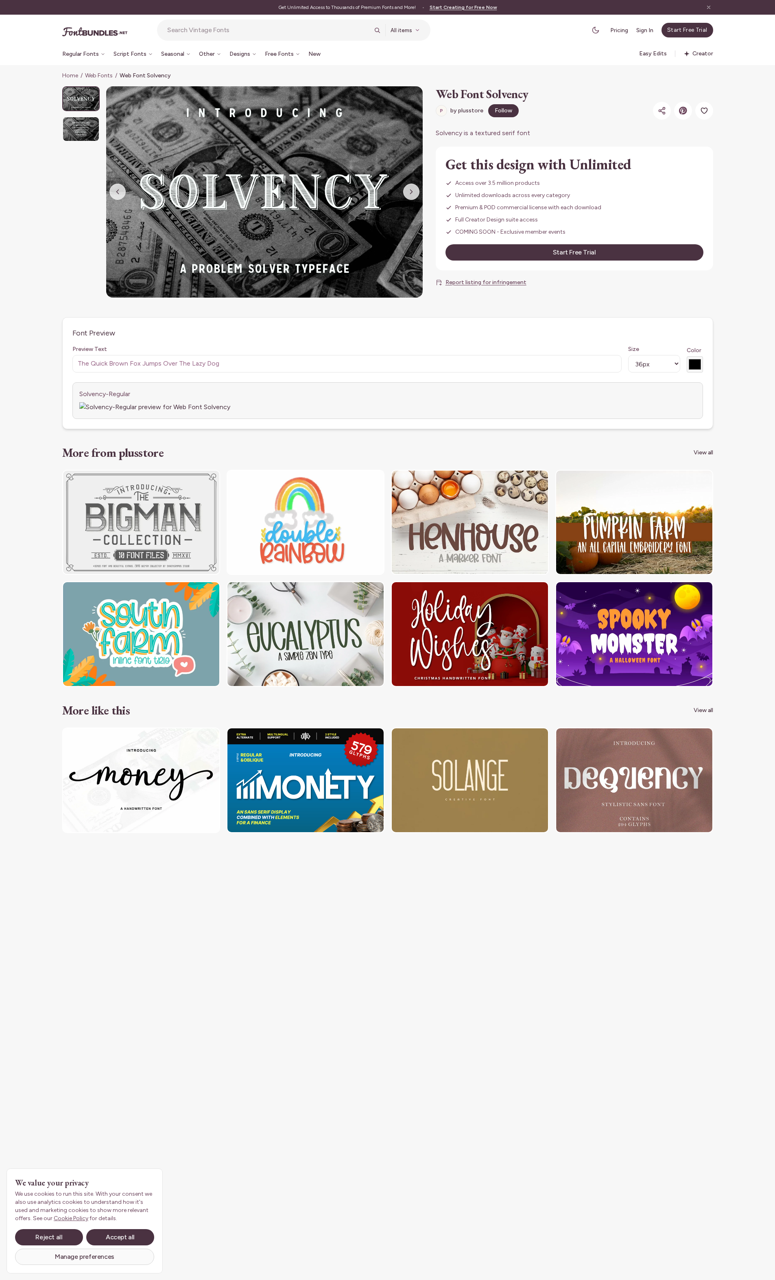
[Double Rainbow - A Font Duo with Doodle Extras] (305, 522)
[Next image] (411, 192)
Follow (503, 110)
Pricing (619, 30)
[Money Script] (141, 780)
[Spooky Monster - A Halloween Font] (634, 634)
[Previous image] (117, 192)
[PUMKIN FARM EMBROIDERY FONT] (634, 522)
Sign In (644, 30)
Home (70, 75)
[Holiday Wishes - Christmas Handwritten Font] (470, 634)
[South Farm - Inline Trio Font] (141, 634)
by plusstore (461, 110)
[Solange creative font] (470, 780)
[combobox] (268, 30)
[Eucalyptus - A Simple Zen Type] (305, 634)
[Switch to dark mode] (595, 30)
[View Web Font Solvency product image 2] (81, 128)
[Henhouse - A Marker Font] (470, 522)
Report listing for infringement (485, 282)
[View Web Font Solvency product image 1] (81, 98)
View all (703, 452)
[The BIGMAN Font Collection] (141, 522)
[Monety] (305, 780)
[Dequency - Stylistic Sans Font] (634, 780)
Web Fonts (99, 75)
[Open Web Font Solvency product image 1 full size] (264, 192)
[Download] (191, 481)
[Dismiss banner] (708, 7)
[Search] (377, 30)
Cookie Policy (71, 1218)
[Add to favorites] (704, 111)
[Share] (662, 111)
